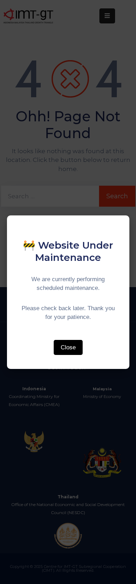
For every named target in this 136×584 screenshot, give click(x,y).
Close (68, 347)
